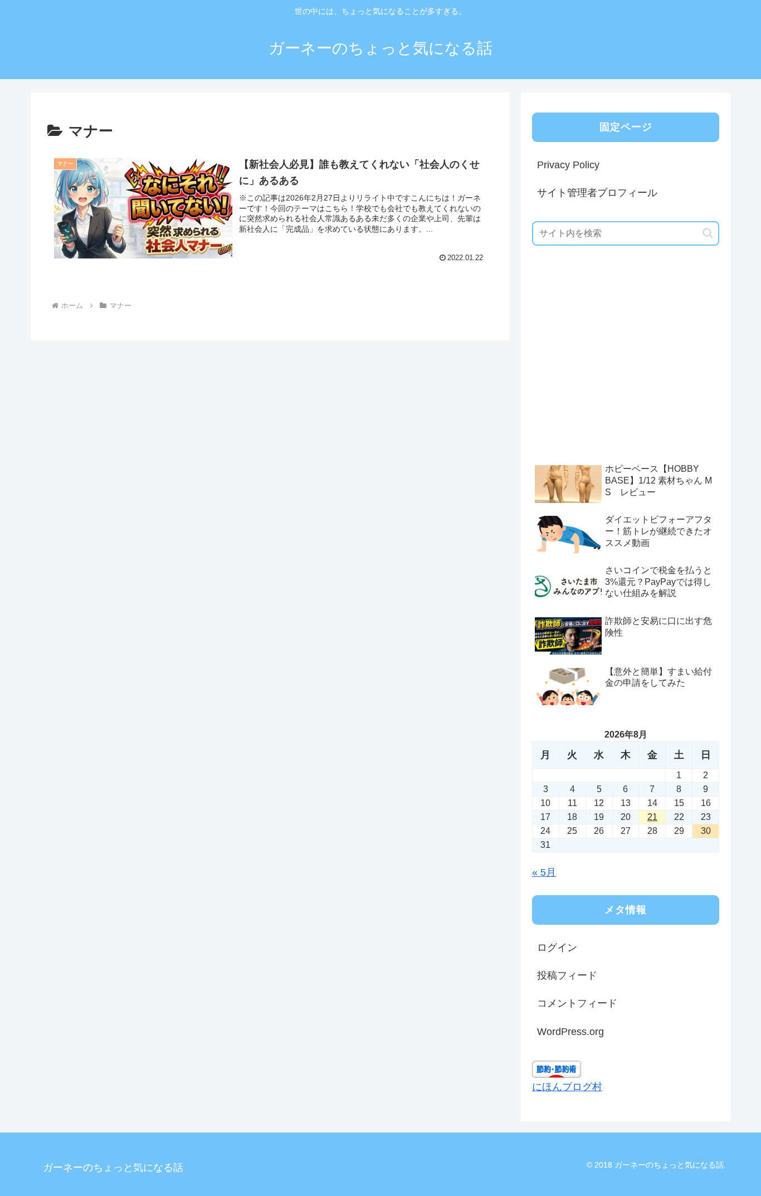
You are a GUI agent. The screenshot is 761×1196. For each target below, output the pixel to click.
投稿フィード (567, 975)
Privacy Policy (568, 164)
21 (652, 817)
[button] (708, 233)
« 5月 (544, 872)
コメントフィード (577, 1003)
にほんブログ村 (567, 1086)
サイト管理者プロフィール (597, 192)
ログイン (557, 947)
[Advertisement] (615, 371)
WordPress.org (570, 1031)
